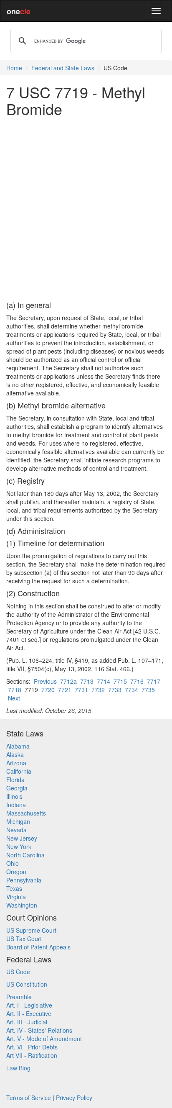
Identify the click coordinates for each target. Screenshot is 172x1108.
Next (14, 698)
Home (14, 68)
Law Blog (18, 1068)
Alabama (18, 746)
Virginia (16, 897)
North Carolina (25, 855)
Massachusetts (26, 813)
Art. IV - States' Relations (39, 1030)
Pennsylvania (23, 880)
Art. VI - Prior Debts (32, 1047)
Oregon (16, 871)
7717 (153, 681)
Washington (21, 905)
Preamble (19, 997)
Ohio (12, 863)
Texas (14, 888)
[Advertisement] (86, 209)
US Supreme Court (31, 930)
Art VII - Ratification (31, 1055)
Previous (45, 681)
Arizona (16, 763)
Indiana (16, 804)
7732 (98, 689)
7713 (87, 681)
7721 (64, 689)
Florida (15, 779)
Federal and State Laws (62, 68)
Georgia (17, 788)
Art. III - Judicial (26, 1022)
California (18, 771)
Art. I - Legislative (29, 1005)
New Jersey (21, 838)
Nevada (16, 830)
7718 (14, 689)
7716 (137, 681)
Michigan (18, 821)
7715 (120, 681)
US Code (18, 971)
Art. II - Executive (28, 1013)
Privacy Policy (74, 1097)
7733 (114, 689)
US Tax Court (24, 938)
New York (18, 846)
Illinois (14, 796)
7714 (103, 681)
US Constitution (26, 984)
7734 (131, 689)
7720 (48, 689)
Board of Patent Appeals (38, 947)
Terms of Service (28, 1097)
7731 (81, 689)
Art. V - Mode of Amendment (44, 1038)
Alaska (15, 754)
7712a (68, 681)
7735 (148, 689)
